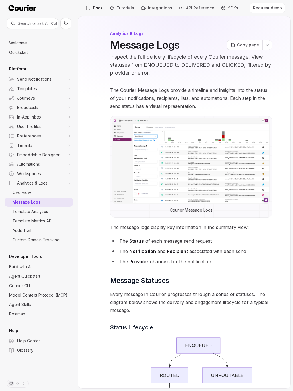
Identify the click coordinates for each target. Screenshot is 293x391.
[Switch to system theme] (11, 383)
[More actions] (267, 45)
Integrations (160, 7)
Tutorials (125, 7)
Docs (98, 7)
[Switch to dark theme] (24, 383)
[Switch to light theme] (18, 383)
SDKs (233, 7)
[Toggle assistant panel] (66, 23)
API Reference (200, 7)
